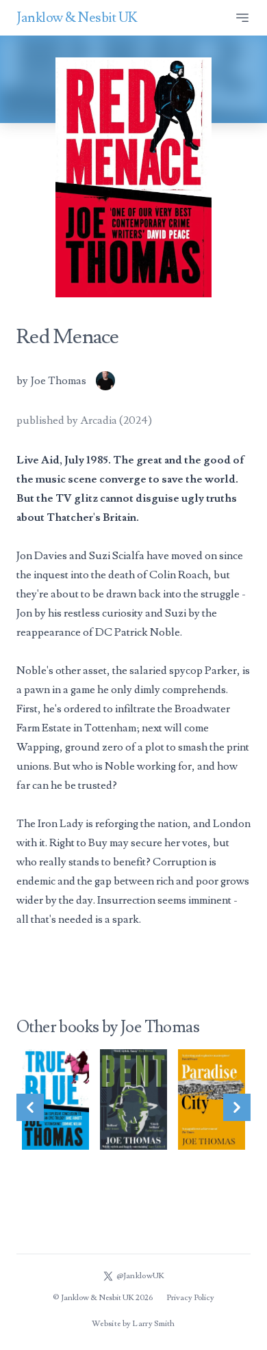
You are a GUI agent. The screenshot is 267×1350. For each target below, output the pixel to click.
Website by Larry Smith (133, 1324)
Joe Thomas (58, 381)
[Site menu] (242, 18)
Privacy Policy (190, 1298)
